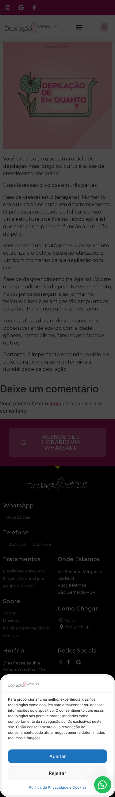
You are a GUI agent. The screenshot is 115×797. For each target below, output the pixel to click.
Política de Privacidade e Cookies (57, 787)
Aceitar (57, 756)
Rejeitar (57, 773)
